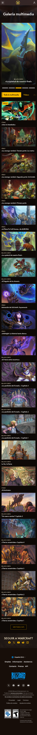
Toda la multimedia (11, 95)
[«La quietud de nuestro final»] (18, 87)
